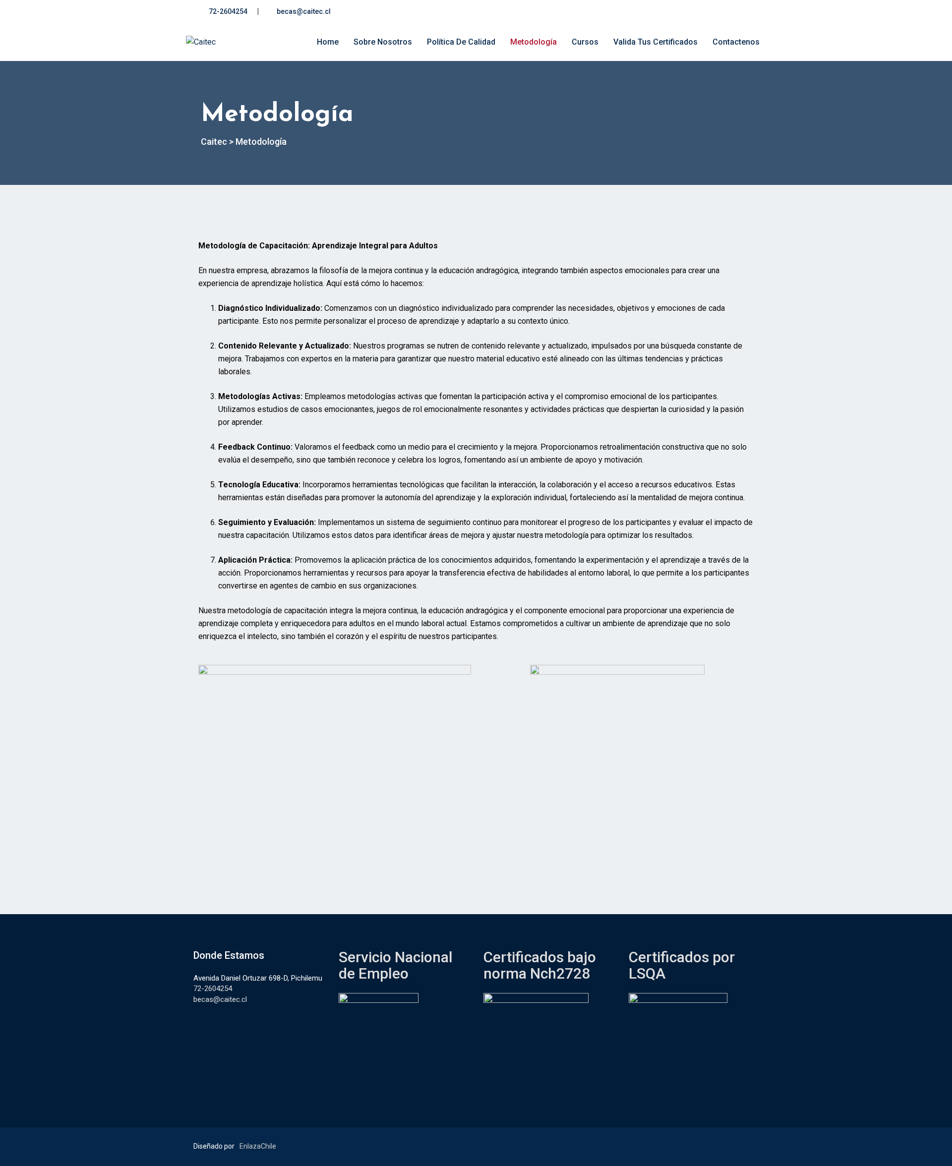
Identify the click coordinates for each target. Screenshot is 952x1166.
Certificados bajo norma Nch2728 (539, 965)
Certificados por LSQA (682, 965)
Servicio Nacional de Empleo (396, 965)
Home (328, 42)
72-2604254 (228, 11)
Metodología (533, 42)
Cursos (585, 42)
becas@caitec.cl (304, 11)
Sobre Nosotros (383, 42)
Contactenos (736, 42)
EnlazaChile (257, 1146)
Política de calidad (461, 42)
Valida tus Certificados (655, 42)
